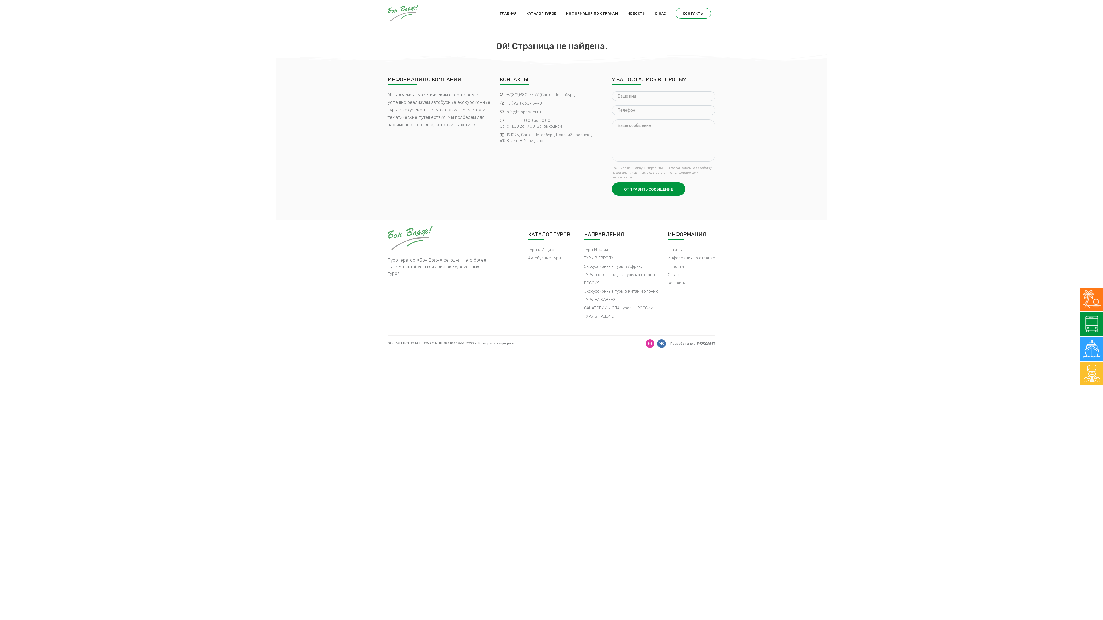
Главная (508, 13)
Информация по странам (592, 13)
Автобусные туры (544, 258)
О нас (660, 13)
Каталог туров (541, 13)
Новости (636, 13)
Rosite (706, 343)
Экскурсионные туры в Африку (613, 266)
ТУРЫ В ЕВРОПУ (598, 258)
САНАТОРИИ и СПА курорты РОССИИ (618, 308)
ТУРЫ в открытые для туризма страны (619, 274)
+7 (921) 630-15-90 (524, 103)
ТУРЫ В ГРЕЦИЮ (599, 316)
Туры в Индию (541, 249)
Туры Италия (596, 249)
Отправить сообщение (648, 189)
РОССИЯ (591, 283)
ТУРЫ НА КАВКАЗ (600, 299)
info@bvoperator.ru (523, 112)
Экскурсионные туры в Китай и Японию (621, 291)
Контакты (693, 13)
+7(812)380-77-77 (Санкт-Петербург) (541, 94)
